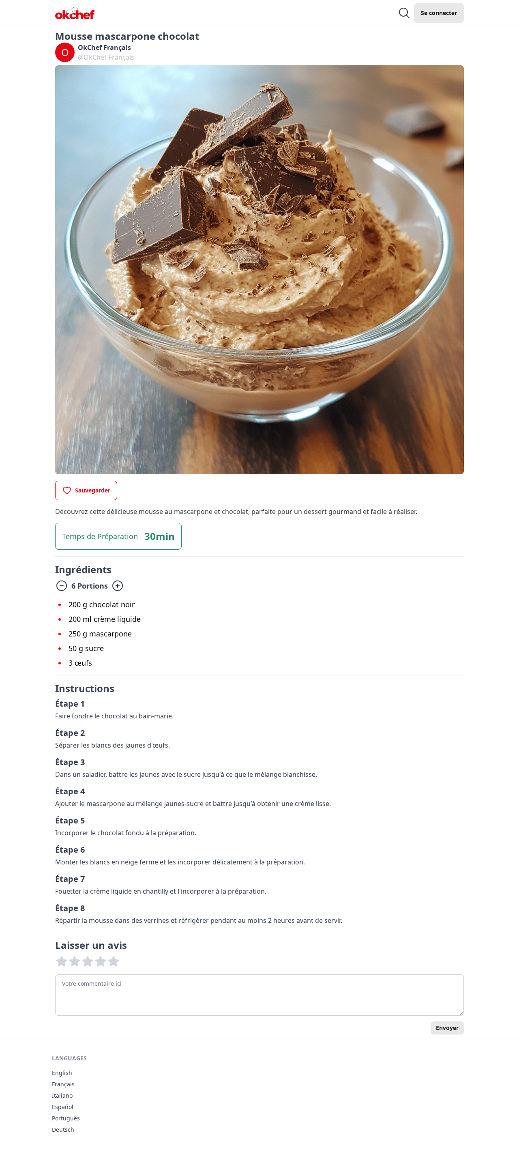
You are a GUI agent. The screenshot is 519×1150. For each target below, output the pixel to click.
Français (63, 1084)
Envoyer (447, 1028)
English (62, 1073)
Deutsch (63, 1129)
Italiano (62, 1095)
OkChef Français (104, 47)
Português (66, 1118)
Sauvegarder (92, 490)
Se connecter (439, 13)
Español (62, 1107)
